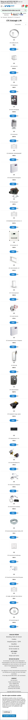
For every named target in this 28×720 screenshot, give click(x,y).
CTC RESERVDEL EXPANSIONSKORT (14, 153)
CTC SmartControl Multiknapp (14, 555)
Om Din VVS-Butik (14, 646)
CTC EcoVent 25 (14, 66)
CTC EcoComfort (14, 134)
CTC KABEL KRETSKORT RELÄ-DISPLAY (14, 596)
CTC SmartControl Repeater (14, 484)
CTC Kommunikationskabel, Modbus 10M (14, 531)
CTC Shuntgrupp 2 (14, 202)
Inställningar (7, 712)
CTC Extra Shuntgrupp (14, 109)
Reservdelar (5, 17)
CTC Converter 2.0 (14, 245)
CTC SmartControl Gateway (14, 506)
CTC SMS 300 (14, 365)
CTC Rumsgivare (14, 85)
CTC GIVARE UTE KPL (14, 42)
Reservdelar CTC (10, 17)
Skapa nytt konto (14, 655)
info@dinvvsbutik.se (15, 686)
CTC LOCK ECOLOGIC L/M (14, 268)
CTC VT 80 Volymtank (14, 293)
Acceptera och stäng (9, 715)
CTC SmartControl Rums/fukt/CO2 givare (14, 577)
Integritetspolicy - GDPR (14, 641)
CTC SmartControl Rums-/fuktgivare (14, 340)
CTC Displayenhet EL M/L (14, 438)
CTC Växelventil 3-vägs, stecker (14, 414)
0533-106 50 (16, 685)
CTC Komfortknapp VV (14, 620)
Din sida (14, 653)
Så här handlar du (14, 649)
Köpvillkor (14, 644)
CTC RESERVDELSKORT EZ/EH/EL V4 (14, 221)
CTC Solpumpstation (14, 389)
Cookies (14, 639)
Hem (1, 17)
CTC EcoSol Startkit (14, 316)
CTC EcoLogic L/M (17, 17)
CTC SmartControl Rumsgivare (14, 177)
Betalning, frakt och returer (14, 637)
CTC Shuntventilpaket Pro (14, 462)
